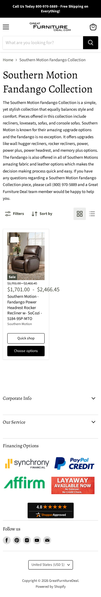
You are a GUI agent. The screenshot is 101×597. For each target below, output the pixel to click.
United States (48, 564)
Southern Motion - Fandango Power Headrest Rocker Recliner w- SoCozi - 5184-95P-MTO (24, 308)
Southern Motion (19, 324)
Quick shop (26, 338)
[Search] (90, 42)
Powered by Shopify (51, 586)
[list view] (92, 214)
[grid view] (80, 214)
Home (8, 60)
